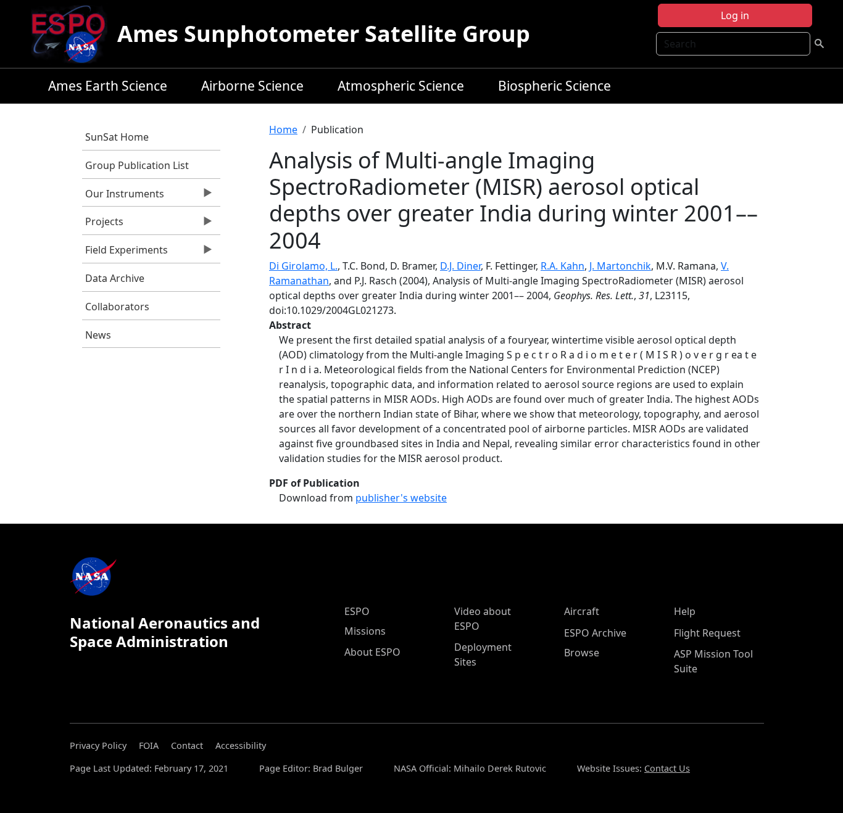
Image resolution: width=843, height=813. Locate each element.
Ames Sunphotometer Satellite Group (323, 34)
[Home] (73, 34)
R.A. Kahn (562, 266)
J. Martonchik (620, 266)
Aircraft (581, 611)
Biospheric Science (554, 85)
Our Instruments (123, 197)
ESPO (357, 611)
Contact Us (667, 768)
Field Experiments (125, 253)
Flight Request (707, 633)
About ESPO (372, 652)
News (98, 335)
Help (685, 611)
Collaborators (117, 306)
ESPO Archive (595, 633)
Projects (102, 224)
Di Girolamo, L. (303, 266)
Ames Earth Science (107, 85)
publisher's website (401, 498)
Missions (365, 631)
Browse (581, 652)
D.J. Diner (460, 266)
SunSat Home (117, 137)
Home (283, 129)
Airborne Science (252, 85)
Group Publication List (137, 165)
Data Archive (114, 278)
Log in (735, 15)
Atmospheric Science (401, 85)
